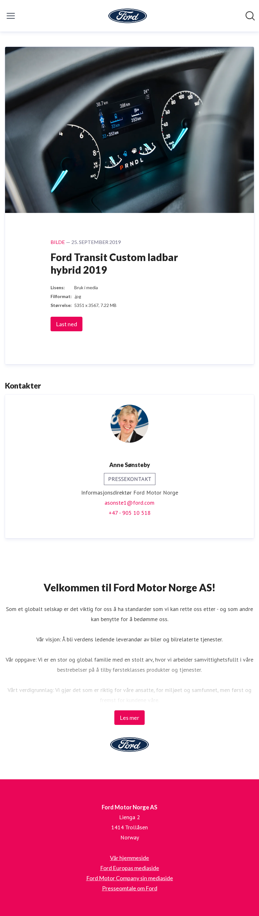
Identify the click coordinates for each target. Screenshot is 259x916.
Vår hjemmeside (129, 857)
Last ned (66, 324)
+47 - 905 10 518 (130, 512)
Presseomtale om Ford (129, 888)
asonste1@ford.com (129, 502)
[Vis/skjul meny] (11, 15)
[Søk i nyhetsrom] (250, 16)
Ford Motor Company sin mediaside (129, 878)
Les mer (129, 717)
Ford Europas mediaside (129, 867)
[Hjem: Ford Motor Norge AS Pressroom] (128, 16)
